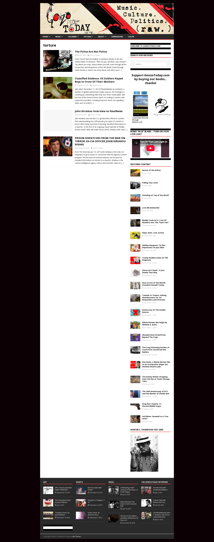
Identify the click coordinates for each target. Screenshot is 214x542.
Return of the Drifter (151, 170)
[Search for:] (150, 64)
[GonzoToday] (107, 32)
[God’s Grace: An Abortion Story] (81, 518)
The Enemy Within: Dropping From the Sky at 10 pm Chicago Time (156, 379)
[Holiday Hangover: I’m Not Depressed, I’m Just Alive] (135, 250)
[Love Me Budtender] (135, 213)
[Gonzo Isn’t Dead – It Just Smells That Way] (135, 275)
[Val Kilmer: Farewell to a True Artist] (135, 421)
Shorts (79, 482)
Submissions (117, 36)
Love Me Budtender (151, 208)
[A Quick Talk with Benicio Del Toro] (146, 505)
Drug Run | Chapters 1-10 (96, 501)
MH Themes (77, 536)
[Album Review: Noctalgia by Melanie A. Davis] (135, 327)
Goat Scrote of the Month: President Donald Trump (154, 284)
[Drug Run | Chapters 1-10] (81, 505)
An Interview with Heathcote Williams (160, 489)
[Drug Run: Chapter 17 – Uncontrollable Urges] (135, 409)
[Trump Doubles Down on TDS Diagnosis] (135, 263)
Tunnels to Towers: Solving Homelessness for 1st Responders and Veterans (154, 297)
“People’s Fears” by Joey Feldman (62, 514)
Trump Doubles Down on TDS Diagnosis (155, 259)
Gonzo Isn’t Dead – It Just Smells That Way (153, 271)
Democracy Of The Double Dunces (154, 311)
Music (58, 36)
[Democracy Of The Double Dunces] (135, 315)
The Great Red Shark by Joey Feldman (63, 501)
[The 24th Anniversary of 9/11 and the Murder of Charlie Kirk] (135, 396)
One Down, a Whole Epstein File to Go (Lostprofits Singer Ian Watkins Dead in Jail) (156, 364)
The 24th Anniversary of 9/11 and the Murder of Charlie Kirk (155, 392)
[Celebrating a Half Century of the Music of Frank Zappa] (114, 493)
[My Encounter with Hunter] (81, 493)
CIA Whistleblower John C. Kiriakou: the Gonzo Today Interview (161, 515)
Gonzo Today (95, 55)
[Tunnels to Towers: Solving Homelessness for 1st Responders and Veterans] (135, 300)
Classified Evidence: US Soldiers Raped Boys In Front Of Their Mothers (99, 80)
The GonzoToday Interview (154, 482)
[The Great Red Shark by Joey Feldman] (48, 505)
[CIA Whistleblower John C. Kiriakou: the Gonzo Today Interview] (146, 518)
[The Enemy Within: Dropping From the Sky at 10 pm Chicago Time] (135, 381)
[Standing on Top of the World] (135, 200)
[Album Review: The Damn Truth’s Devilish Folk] (114, 507)
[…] (120, 70)
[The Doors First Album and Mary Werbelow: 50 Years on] (114, 521)
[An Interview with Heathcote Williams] (146, 493)
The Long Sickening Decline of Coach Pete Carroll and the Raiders (155, 349)
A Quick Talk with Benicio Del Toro (159, 501)
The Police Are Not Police (91, 51)
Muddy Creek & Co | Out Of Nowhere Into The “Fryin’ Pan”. (155, 221)
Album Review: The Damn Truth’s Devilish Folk (128, 504)
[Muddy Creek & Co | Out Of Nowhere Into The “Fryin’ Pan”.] (135, 225)
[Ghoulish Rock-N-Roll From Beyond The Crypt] (135, 340)
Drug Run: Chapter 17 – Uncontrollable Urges (152, 405)
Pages (45, 36)
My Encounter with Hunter (94, 489)
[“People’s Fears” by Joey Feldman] (48, 518)
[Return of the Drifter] (135, 175)
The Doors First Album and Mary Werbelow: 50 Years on (129, 518)
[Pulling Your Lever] (135, 187)
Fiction (87, 36)
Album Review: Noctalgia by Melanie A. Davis (154, 323)
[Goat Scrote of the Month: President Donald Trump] (135, 288)
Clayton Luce (97, 85)
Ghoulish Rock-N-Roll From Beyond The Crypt (154, 336)
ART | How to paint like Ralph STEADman (63, 489)
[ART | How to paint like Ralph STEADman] (48, 493)
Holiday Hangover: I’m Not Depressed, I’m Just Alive (153, 246)
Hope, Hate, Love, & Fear (153, 233)
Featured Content (140, 164)
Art (45, 482)
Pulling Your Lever (150, 183)
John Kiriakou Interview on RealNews (99, 111)
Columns (72, 36)
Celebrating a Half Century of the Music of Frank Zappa (129, 490)
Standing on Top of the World (155, 195)
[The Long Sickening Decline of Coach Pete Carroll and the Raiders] (135, 352)
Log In (131, 36)
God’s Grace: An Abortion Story (94, 514)
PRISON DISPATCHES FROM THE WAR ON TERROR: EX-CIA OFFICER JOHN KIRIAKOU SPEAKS (100, 141)
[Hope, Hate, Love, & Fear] (135, 238)
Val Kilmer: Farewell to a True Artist (155, 417)
